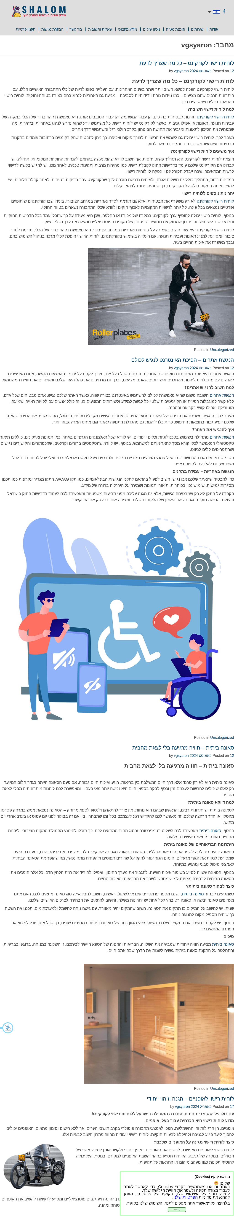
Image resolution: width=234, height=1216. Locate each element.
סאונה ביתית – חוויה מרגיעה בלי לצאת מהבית (183, 748)
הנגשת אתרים (222, 395)
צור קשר (75, 29)
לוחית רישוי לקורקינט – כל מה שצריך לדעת (186, 63)
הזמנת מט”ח (175, 29)
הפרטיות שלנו (185, 1197)
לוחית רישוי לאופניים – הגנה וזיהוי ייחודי (190, 1099)
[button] (7, 1028)
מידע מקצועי (127, 29)
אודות (214, 29)
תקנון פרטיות (25, 29)
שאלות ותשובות (100, 29)
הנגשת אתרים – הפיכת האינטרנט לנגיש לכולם (182, 360)
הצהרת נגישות (52, 29)
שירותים (197, 29)
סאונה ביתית (210, 830)
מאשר (176, 1210)
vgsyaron (181, 71)
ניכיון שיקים (151, 29)
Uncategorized (222, 350)
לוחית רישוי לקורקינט (215, 117)
